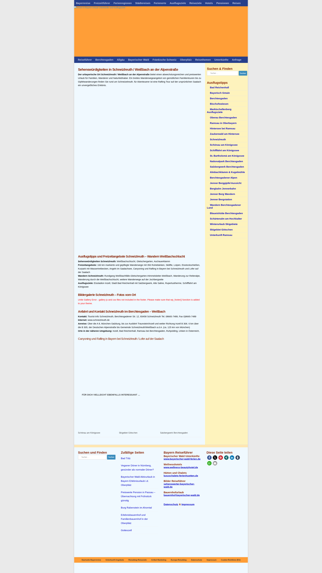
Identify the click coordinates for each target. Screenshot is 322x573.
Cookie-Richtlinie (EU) (230, 560)
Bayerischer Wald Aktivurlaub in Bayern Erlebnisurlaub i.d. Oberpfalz (138, 481)
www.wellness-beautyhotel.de (181, 467)
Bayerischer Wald (138, 59)
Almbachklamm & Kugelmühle (227, 172)
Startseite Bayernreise (91, 560)
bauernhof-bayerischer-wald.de (182, 495)
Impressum (188, 504)
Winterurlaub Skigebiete (224, 224)
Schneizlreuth (218, 139)
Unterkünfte (221, 59)
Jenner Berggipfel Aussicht (225, 183)
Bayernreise (83, 3)
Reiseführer (85, 59)
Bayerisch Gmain (220, 93)
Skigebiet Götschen (128, 433)
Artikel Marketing (158, 560)
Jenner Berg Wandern (222, 194)
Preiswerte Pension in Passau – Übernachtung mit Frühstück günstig (138, 496)
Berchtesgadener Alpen (223, 177)
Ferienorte (160, 3)
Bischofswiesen (219, 104)
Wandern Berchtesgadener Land (224, 206)
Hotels (209, 3)
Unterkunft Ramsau (221, 235)
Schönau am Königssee (89, 433)
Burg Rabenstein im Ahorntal (136, 507)
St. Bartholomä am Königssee (227, 155)
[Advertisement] (139, 232)
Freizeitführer (102, 3)
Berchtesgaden (104, 59)
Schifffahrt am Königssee (224, 150)
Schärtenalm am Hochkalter (226, 218)
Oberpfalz (186, 59)
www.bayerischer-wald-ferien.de (182, 459)
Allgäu (121, 59)
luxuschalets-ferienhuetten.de (181, 475)
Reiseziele (195, 3)
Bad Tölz (126, 458)
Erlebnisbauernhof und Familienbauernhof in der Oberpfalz (134, 519)
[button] (209, 457)
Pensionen (222, 3)
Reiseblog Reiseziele (137, 560)
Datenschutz (171, 504)
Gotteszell (126, 530)
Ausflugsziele (178, 3)
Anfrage (236, 59)
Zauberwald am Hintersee (224, 134)
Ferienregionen (123, 3)
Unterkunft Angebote (115, 560)
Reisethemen (203, 59)
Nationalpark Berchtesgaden (226, 161)
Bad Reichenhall (219, 87)
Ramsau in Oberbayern (223, 123)
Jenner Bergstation (221, 199)
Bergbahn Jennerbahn (223, 188)
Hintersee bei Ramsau (222, 128)
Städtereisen (142, 3)
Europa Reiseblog (179, 560)
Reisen (236, 3)
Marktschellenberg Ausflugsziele (219, 110)
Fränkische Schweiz (164, 59)
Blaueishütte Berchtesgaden (226, 213)
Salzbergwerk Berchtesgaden (174, 433)
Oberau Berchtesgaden (223, 117)
